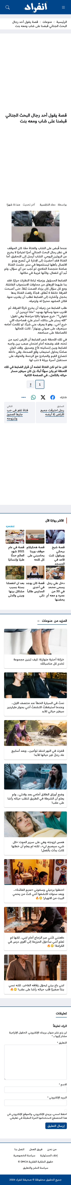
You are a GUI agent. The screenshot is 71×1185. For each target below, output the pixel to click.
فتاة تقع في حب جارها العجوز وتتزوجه (17, 414)
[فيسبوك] (52, 397)
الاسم (63, 1084)
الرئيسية (61, 22)
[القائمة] (63, 7)
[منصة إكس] (43, 397)
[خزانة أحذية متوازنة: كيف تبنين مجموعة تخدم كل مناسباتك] (35, 648)
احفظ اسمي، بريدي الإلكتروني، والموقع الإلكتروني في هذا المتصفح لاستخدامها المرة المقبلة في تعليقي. (37, 1116)
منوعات (47, 22)
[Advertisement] (35, 73)
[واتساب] (33, 397)
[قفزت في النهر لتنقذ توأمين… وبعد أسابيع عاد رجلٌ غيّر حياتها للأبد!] (35, 740)
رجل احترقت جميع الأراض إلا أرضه (52, 412)
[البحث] (7, 7)
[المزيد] (23, 397)
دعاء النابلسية (47, 204)
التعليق (62, 1042)
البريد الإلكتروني (57, 1097)
